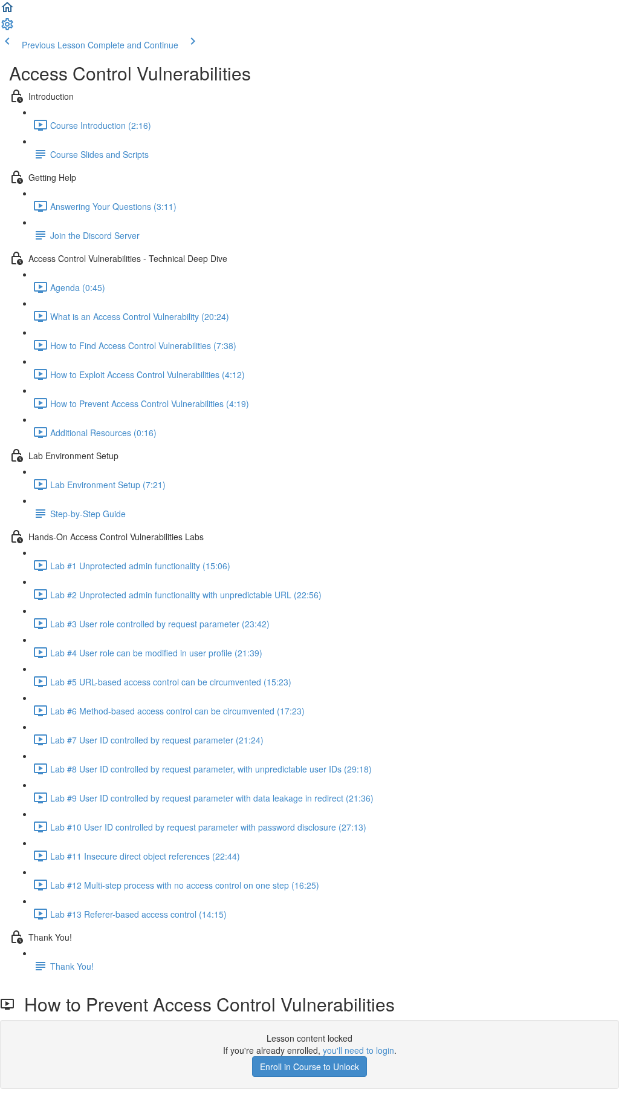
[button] (7, 11)
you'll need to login (358, 1050)
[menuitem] (7, 28)
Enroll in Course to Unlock (309, 1066)
